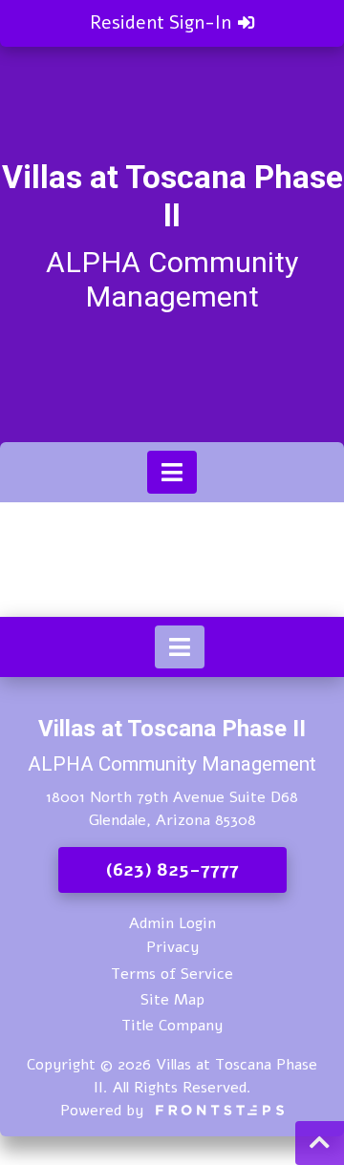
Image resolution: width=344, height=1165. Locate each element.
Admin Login (172, 923)
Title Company (172, 1025)
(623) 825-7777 (172, 870)
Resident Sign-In (163, 23)
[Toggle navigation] (172, 472)
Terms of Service (172, 974)
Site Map (172, 999)
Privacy (172, 947)
